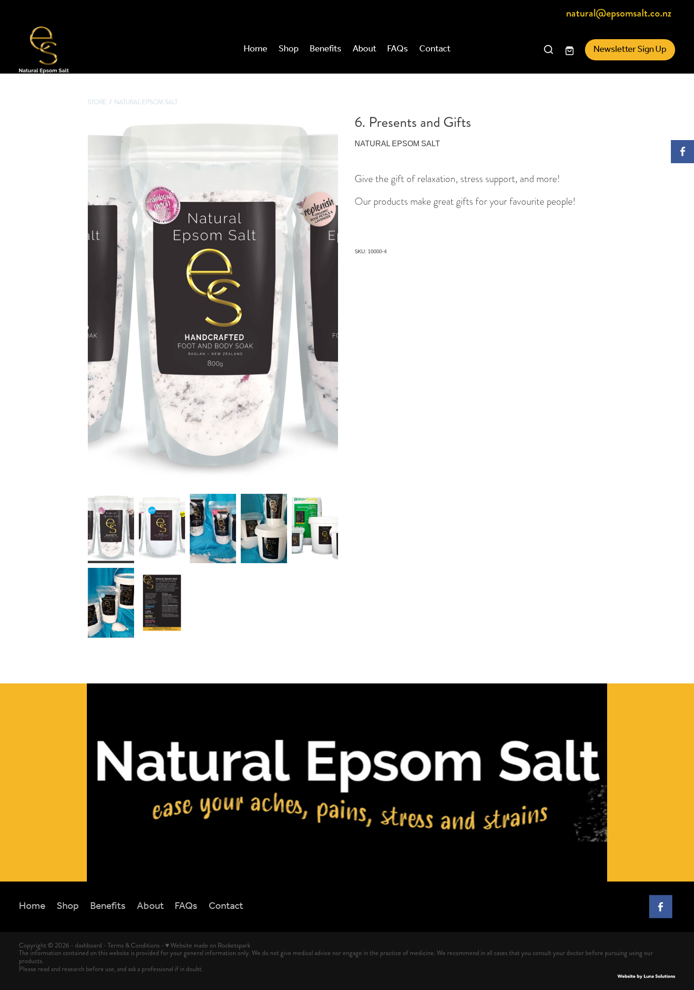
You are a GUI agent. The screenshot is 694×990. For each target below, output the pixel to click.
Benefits (325, 49)
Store (97, 102)
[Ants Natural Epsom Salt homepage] (84, 50)
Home (255, 49)
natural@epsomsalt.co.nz (618, 13)
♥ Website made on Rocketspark (207, 945)
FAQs (397, 49)
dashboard (88, 945)
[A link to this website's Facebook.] (682, 151)
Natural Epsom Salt (146, 102)
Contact (434, 49)
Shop (289, 49)
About (364, 49)
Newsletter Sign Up (630, 49)
